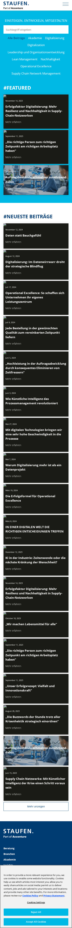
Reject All (36, 912)
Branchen (9, 854)
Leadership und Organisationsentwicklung (36, 52)
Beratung (9, 848)
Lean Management (24, 59)
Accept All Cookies (36, 921)
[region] (36, 896)
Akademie (35, 38)
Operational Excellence (36, 66)
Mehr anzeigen (36, 806)
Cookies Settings (36, 902)
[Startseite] (16, 5)
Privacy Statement (53, 895)
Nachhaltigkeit (50, 59)
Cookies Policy (30, 895)
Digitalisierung (54, 38)
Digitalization (36, 45)
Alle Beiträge (16, 38)
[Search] (64, 29)
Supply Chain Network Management (36, 73)
